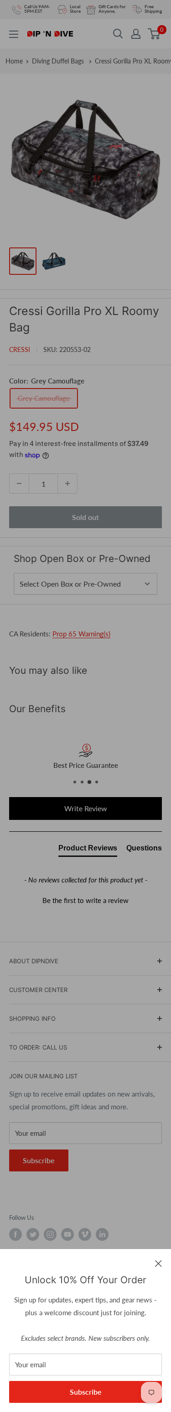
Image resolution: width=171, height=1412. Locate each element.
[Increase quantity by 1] (67, 483)
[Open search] (118, 34)
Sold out (85, 517)
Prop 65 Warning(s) (81, 634)
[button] (85, 899)
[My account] (135, 34)
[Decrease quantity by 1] (19, 483)
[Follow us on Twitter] (32, 1234)
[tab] (87, 850)
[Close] (158, 1262)
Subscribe (86, 1391)
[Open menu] (13, 34)
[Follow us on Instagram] (50, 1234)
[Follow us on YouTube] (67, 1234)
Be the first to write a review (85, 900)
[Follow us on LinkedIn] (102, 1234)
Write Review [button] (85, 808)
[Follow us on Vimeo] (84, 1234)
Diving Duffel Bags (59, 61)
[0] (154, 33)
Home (14, 61)
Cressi (19, 349)
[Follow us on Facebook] (15, 1234)
